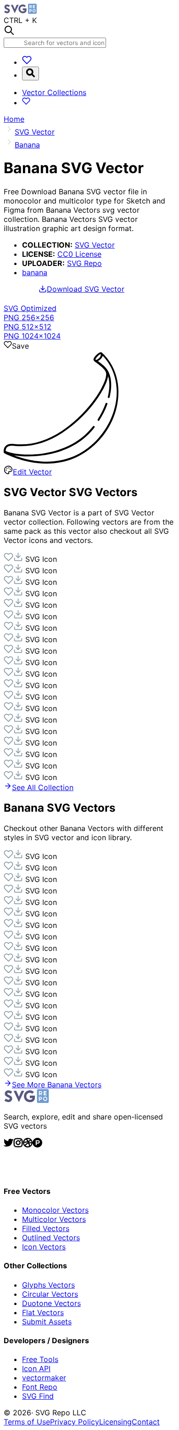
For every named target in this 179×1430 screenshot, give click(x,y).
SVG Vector (95, 244)
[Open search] (30, 73)
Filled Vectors (45, 1228)
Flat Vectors (43, 1312)
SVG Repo (84, 263)
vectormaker (44, 1377)
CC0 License (79, 254)
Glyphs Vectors (48, 1284)
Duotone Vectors (51, 1303)
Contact (146, 1421)
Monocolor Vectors (55, 1210)
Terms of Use (27, 1421)
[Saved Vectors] (27, 62)
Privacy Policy (74, 1421)
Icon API (36, 1368)
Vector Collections (54, 92)
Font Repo (39, 1386)
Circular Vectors (50, 1294)
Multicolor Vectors (54, 1219)
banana (34, 272)
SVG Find (38, 1396)
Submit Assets (47, 1321)
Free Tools (40, 1359)
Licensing (115, 1421)
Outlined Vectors (51, 1237)
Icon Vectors (44, 1246)
